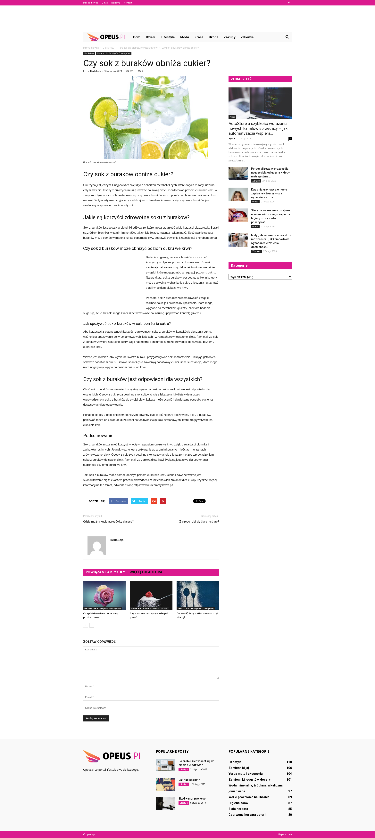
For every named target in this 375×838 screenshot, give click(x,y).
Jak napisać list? (189, 779)
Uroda (213, 37)
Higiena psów (238, 803)
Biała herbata (238, 809)
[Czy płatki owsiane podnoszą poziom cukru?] (104, 595)
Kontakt (128, 2)
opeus (232, 138)
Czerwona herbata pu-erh (247, 815)
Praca (199, 37)
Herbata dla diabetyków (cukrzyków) (113, 53)
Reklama (115, 2)
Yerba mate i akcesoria (246, 774)
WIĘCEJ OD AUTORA (146, 572)
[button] (287, 37)
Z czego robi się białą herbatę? (199, 521)
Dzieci (150, 37)
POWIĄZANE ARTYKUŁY (105, 572)
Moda (184, 37)
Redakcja (95, 70)
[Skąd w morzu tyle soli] (165, 803)
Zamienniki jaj (239, 768)
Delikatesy (89, 53)
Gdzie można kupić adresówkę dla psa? (108, 521)
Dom (136, 37)
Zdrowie (247, 37)
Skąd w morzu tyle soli (193, 798)
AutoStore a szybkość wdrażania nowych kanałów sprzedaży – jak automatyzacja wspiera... (258, 128)
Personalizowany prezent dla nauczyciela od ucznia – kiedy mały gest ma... (270, 172)
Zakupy (229, 37)
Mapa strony (285, 834)
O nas (105, 2)
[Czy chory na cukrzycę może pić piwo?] (151, 595)
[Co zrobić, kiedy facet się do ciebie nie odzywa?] (165, 765)
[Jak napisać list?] (165, 784)
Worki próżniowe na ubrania (249, 797)
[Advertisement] (187, 19)
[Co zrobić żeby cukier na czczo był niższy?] (198, 595)
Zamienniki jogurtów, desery (250, 779)
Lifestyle (168, 37)
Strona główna (90, 2)
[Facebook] (289, 2)
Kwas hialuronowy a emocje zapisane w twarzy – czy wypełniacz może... (269, 193)
